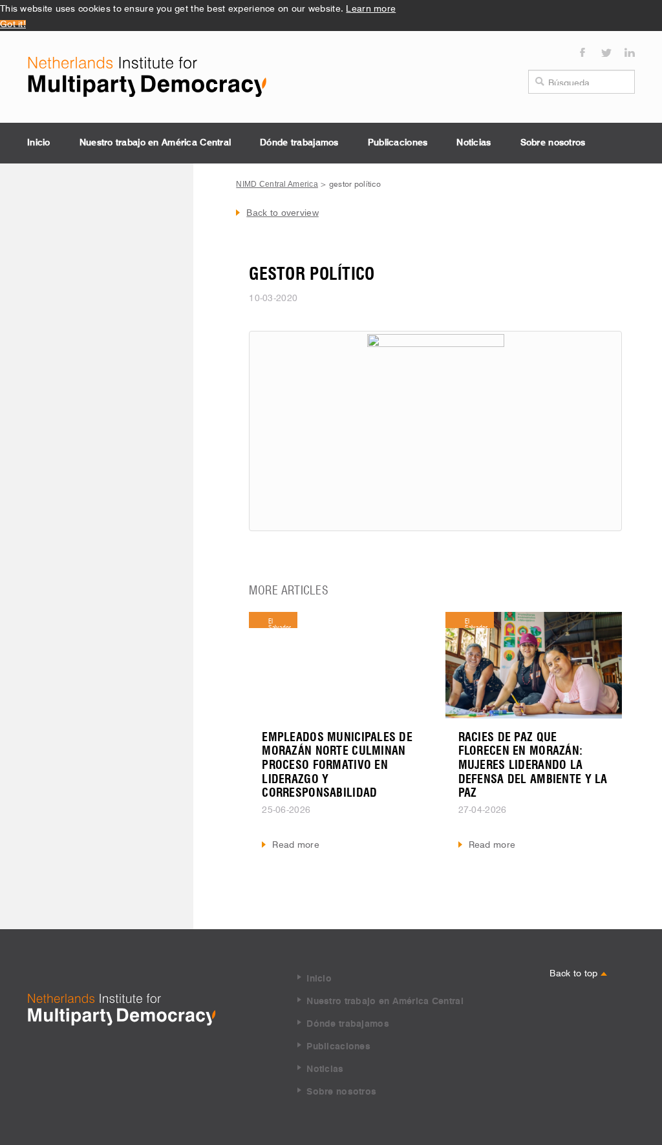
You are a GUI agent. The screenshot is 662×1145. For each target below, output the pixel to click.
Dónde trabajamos (299, 142)
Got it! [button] (13, 22)
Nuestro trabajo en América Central (155, 142)
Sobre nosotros (553, 142)
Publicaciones (398, 142)
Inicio (38, 142)
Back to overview (282, 212)
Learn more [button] (371, 7)
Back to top (575, 971)
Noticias (473, 142)
